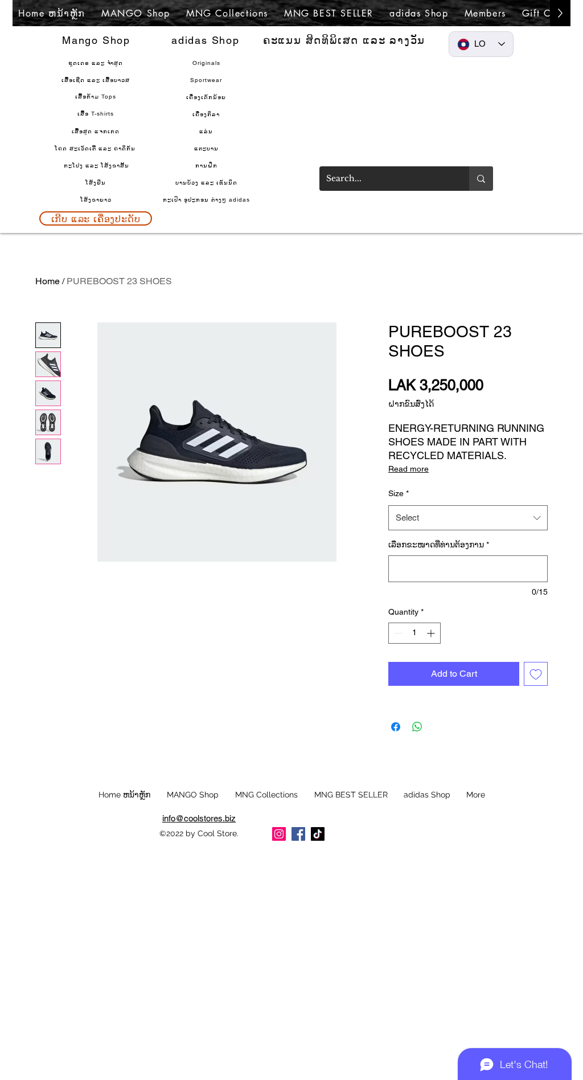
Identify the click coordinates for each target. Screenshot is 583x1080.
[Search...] (481, 178)
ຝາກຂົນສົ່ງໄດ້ (411, 403)
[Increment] (432, 633)
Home (47, 281)
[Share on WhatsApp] (417, 727)
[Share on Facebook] (396, 727)
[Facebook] (298, 834)
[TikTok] (318, 834)
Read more (408, 468)
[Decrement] (397, 633)
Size (398, 493)
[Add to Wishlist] (536, 674)
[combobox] (468, 517)
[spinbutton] (414, 633)
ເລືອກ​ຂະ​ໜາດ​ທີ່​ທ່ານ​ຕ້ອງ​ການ (438, 544)
